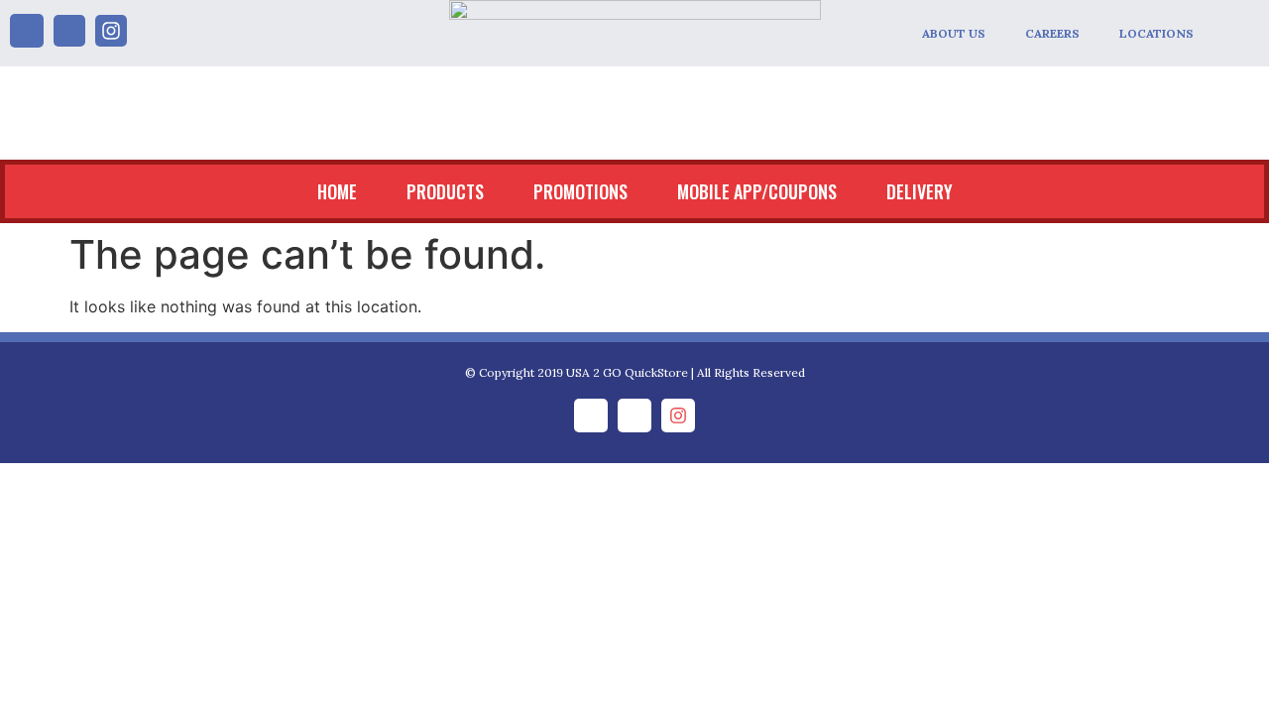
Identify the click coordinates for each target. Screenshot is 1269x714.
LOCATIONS (1156, 33)
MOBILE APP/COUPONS (757, 191)
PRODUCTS (445, 191)
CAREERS (1052, 33)
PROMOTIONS (580, 191)
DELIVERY (919, 191)
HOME (337, 191)
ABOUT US (953, 33)
